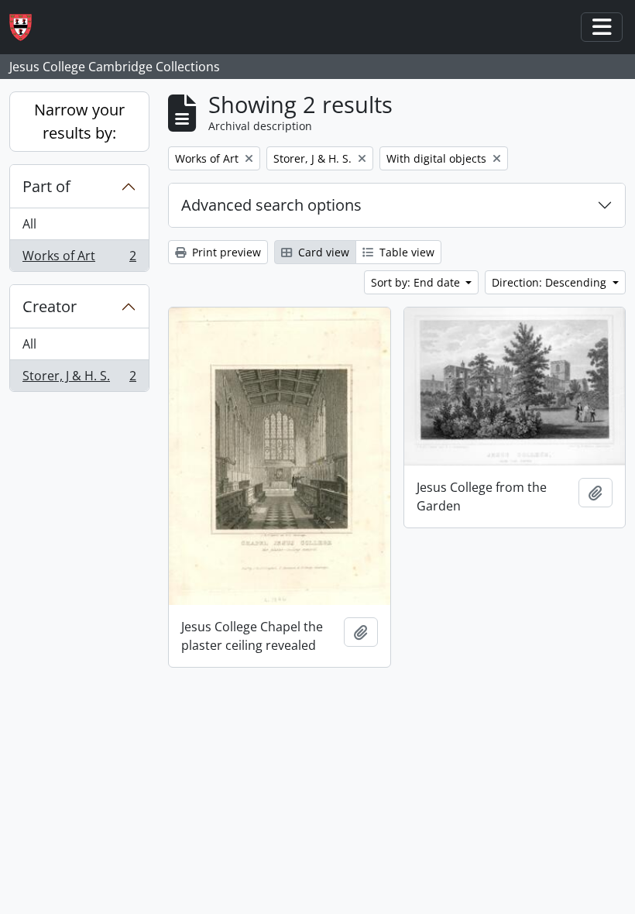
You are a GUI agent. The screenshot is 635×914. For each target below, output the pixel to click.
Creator (49, 306)
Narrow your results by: (79, 121)
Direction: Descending (550, 282)
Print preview (225, 252)
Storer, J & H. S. (79, 379)
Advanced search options (271, 204)
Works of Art (79, 259)
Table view (405, 252)
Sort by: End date (417, 282)
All (29, 223)
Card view (322, 252)
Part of (46, 186)
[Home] (26, 27)
